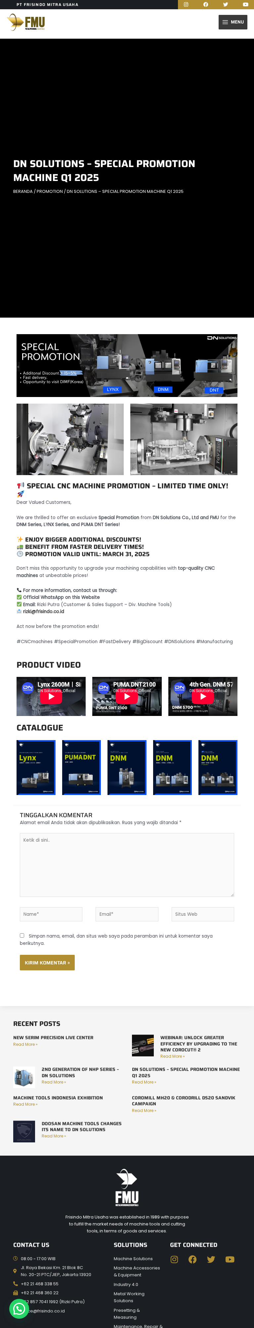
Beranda (23, 191)
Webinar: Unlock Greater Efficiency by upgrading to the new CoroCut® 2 (198, 1043)
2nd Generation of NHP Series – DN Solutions (80, 1072)
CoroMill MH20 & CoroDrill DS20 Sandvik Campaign (183, 1100)
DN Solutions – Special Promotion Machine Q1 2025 (186, 1072)
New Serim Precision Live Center (53, 1037)
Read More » (25, 1044)
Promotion (50, 191)
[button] (19, 1309)
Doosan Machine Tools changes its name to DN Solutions (82, 1126)
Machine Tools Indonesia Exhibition (58, 1097)
